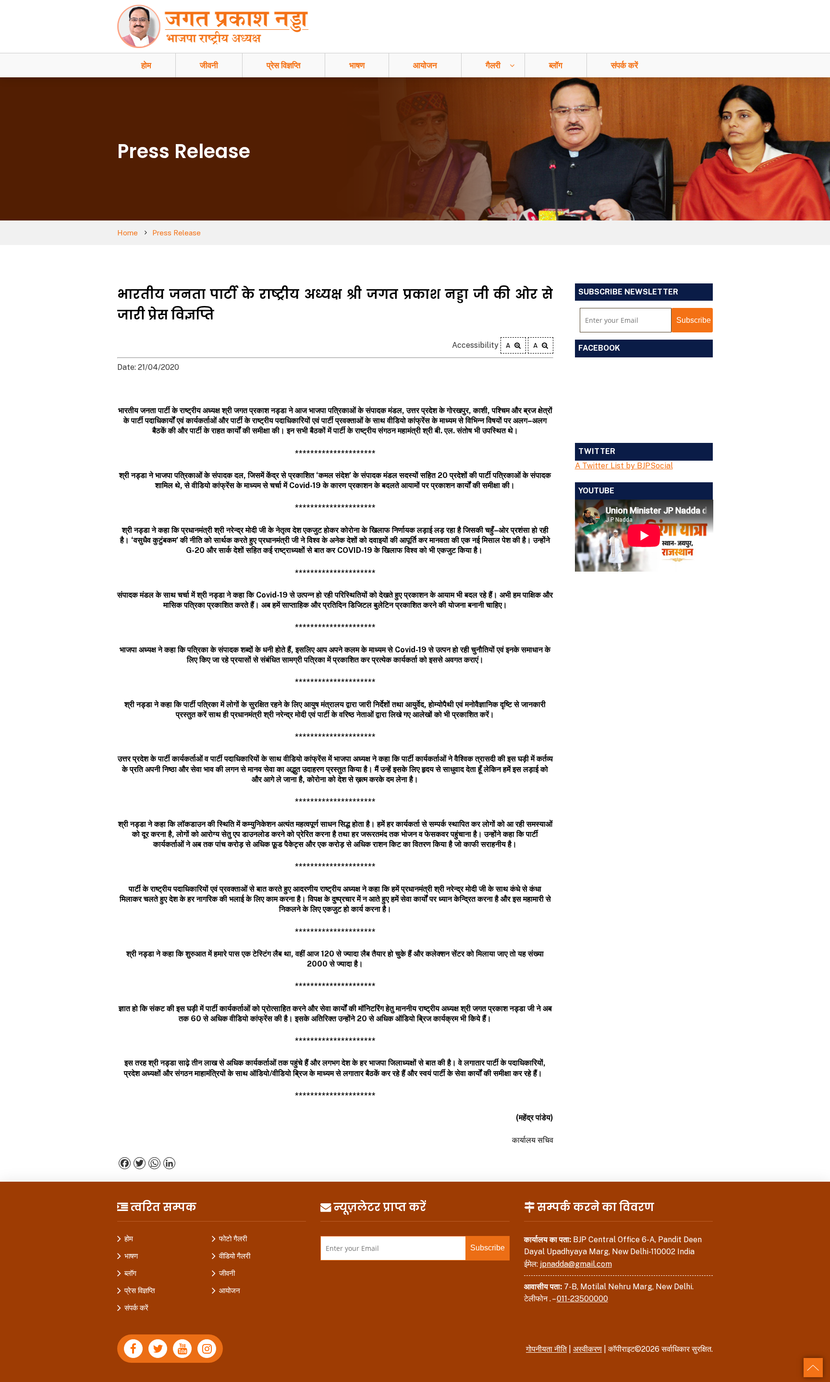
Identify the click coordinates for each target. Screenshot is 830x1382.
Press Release (176, 233)
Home (127, 233)
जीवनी (209, 65)
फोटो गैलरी (233, 1239)
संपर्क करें (624, 65)
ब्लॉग (555, 65)
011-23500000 (582, 1298)
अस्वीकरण (587, 1349)
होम (146, 65)
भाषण (357, 65)
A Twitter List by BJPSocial (624, 465)
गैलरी (493, 65)
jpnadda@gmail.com (576, 1264)
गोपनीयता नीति (546, 1349)
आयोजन (425, 65)
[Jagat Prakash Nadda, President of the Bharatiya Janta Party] (217, 25)
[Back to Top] (813, 1367)
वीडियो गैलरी (234, 1256)
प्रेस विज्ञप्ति (284, 65)
